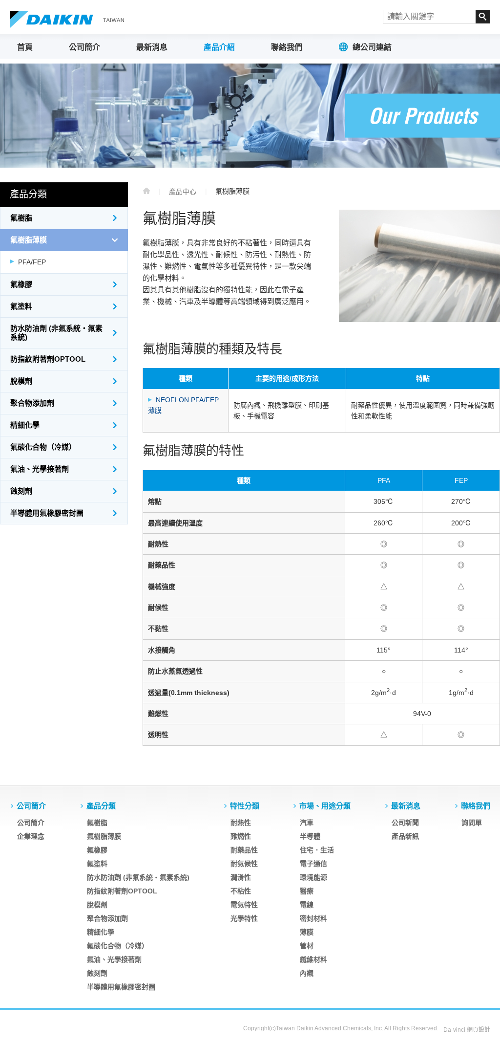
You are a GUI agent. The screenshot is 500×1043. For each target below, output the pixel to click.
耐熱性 (240, 822)
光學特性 (244, 918)
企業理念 (30, 836)
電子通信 (313, 864)
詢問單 (471, 822)
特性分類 (244, 806)
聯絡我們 (286, 47)
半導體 (310, 836)
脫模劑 (21, 381)
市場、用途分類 (325, 806)
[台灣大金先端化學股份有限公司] (68, 19)
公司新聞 (405, 822)
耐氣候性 (244, 864)
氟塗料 (21, 306)
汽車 (306, 822)
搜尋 (483, 16)
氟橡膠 (21, 284)
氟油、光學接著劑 (39, 469)
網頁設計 (478, 1029)
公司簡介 (84, 47)
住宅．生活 (317, 850)
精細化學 (25, 425)
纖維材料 (313, 959)
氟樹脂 (21, 218)
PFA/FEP (32, 262)
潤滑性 (240, 877)
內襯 (306, 973)
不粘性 (240, 891)
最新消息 (151, 47)
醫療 (306, 891)
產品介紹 (219, 47)
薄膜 (306, 932)
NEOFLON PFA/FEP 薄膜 (183, 405)
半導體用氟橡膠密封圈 (46, 513)
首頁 (25, 47)
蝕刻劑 (21, 491)
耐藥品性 (244, 850)
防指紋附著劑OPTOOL (47, 359)
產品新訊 (405, 836)
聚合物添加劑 (32, 403)
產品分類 (101, 806)
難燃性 (240, 836)
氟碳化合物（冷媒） (43, 447)
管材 (306, 946)
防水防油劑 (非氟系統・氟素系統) (56, 332)
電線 (306, 905)
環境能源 (313, 877)
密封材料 (313, 918)
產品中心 (182, 191)
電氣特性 (244, 905)
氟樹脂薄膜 (28, 240)
